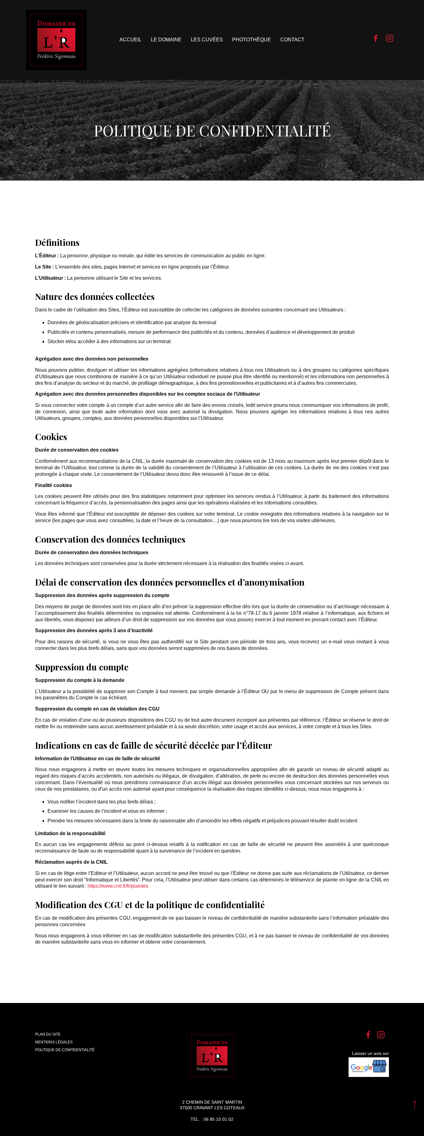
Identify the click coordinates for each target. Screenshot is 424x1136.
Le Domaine (166, 39)
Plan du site (48, 1034)
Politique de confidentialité (65, 1050)
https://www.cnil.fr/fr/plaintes (118, 886)
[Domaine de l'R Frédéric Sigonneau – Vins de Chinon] (56, 40)
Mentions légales (54, 1042)
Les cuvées (207, 39)
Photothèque (251, 39)
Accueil (131, 39)
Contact (292, 39)
